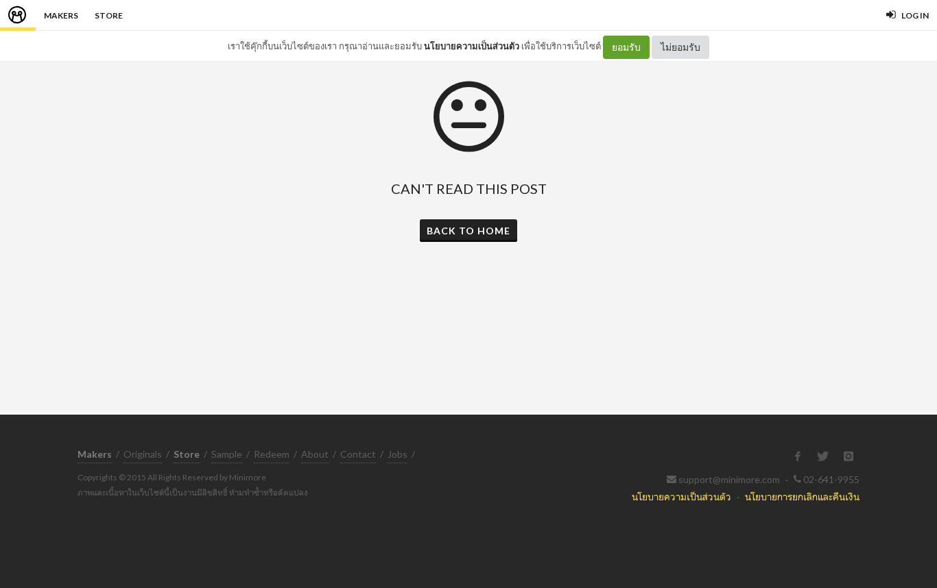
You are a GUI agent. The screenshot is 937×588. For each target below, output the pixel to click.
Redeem (271, 454)
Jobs (397, 454)
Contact (358, 454)
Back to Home (468, 230)
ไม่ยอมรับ (680, 47)
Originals (142, 454)
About (315, 454)
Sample (226, 454)
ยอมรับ (626, 47)
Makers (61, 15)
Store (109, 15)
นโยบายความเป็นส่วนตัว (471, 45)
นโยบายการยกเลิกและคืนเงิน (802, 496)
